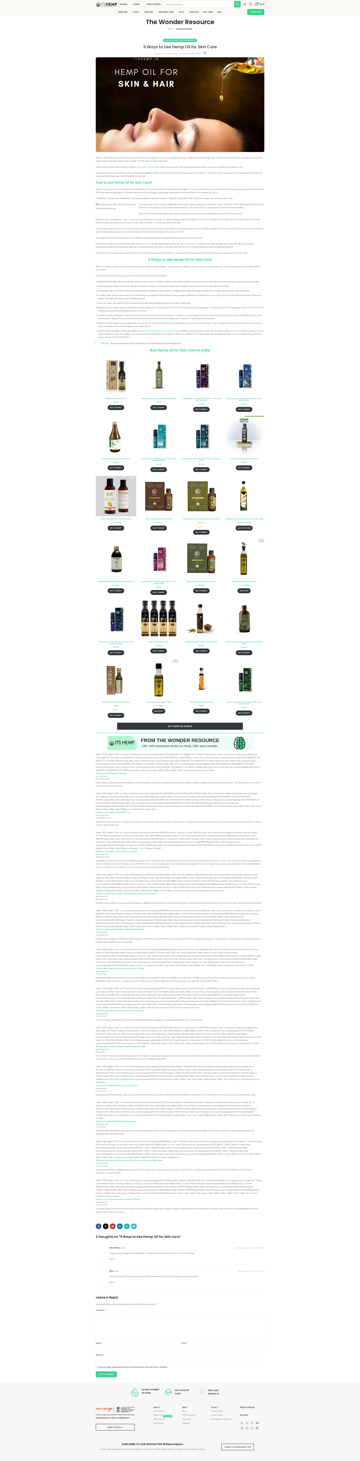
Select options (244, 528)
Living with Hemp (184, 29)
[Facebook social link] (98, 1226)
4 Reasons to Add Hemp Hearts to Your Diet (116, 1085)
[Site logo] (106, 4)
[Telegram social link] (134, 1226)
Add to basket (116, 407)
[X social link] (105, 1226)
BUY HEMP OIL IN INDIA (180, 726)
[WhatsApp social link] (127, 1226)
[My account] (245, 4)
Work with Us (162, 1418)
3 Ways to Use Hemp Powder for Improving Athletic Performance (126, 893)
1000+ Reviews (189, 1415)
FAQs (184, 1411)
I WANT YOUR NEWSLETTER (237, 1447)
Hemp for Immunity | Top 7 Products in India (116, 851)
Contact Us (158, 1411)
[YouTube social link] (257, 1423)
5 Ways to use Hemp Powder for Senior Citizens (118, 1199)
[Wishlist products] (250, 4)
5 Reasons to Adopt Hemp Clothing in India (116, 1121)
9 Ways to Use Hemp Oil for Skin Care (113, 812)
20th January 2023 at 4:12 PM (251, 1271)
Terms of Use (217, 1411)
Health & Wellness (187, 40)
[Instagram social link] (252, 1423)
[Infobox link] (144, 1392)
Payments (186, 1419)
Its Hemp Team (171, 53)
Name (99, 1342)
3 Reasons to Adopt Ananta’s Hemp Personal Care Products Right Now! (129, 1160)
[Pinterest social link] (113, 1226)
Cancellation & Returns (221, 1419)
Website (99, 1355)
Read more (244, 591)
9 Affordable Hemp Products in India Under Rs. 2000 (120, 968)
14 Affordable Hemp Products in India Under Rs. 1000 (120, 1046)
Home (170, 29)
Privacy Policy (217, 1415)
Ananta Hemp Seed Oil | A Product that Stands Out (120, 1010)
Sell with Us (158, 1423)
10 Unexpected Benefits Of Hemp (111, 773)
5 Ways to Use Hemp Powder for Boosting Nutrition (120, 929)
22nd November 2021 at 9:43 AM (249, 1248)
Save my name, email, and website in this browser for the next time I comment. (133, 1367)
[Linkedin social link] (120, 1226)
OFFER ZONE (256, 12)
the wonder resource (145, 167)
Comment (101, 1310)
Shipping (186, 1423)
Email (184, 1342)
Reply (112, 1259)
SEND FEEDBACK (115, 1427)
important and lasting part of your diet (158, 331)
